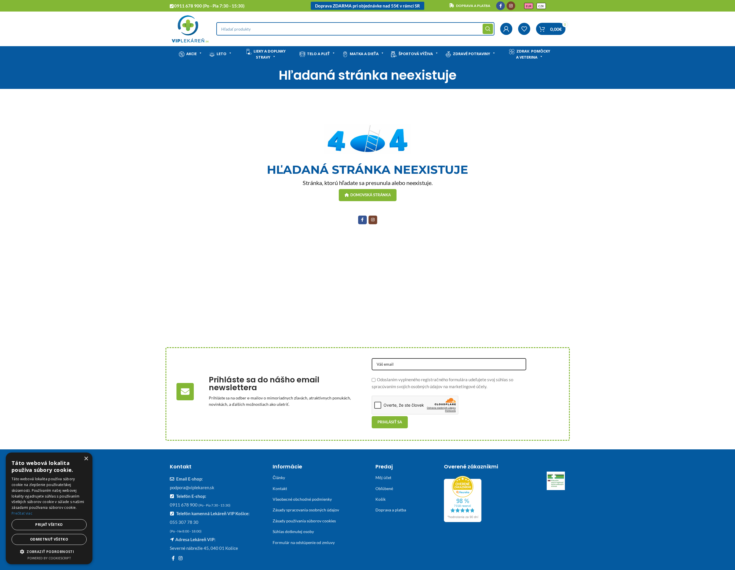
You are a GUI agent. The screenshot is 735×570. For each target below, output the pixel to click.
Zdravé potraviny (471, 53)
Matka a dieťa (364, 53)
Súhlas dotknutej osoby (293, 531)
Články (279, 477)
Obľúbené (384, 488)
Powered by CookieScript (49, 558)
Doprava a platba (390, 509)
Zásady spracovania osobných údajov (306, 509)
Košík (380, 499)
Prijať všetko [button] (49, 524)
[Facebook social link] (500, 5)
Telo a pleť (318, 53)
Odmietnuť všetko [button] (49, 539)
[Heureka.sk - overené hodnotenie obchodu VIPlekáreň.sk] (462, 498)
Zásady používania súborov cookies (304, 520)
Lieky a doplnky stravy (270, 54)
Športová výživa (416, 53)
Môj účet (383, 477)
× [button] (86, 459)
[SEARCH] (488, 29)
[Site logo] (190, 28)
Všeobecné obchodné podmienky (302, 499)
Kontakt (280, 488)
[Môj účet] (506, 29)
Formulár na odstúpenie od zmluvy (304, 542)
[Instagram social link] (511, 5)
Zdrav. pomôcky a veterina (533, 54)
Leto (221, 53)
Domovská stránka (370, 195)
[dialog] (49, 508)
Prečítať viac (22, 513)
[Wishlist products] (524, 29)
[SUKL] (556, 481)
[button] (49, 551)
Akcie (191, 53)
